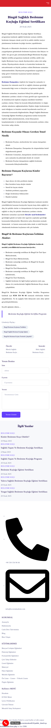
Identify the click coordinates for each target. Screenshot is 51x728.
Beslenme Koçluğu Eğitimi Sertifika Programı (27, 314)
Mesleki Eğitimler (8, 675)
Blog (3, 633)
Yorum (4, 389)
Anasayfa (5, 622)
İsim (3, 365)
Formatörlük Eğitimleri (10, 656)
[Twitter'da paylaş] (24, 322)
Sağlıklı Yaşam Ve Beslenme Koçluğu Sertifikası (22, 448)
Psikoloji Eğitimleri (9, 652)
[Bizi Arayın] (5, 723)
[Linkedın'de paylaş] (29, 322)
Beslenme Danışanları (10, 82)
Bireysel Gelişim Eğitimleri (12, 648)
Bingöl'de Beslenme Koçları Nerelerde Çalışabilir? (18, 336)
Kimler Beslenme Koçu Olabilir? (15, 437)
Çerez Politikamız (8, 701)
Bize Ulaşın (6, 637)
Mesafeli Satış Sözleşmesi (11, 708)
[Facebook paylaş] (18, 322)
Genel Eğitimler (7, 663)
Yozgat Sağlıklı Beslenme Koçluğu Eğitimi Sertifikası (24, 492)
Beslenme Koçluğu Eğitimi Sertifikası (17, 470)
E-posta (4, 377)
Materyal (5, 667)
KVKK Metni (7, 697)
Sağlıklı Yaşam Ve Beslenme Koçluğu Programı (21, 459)
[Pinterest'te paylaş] (35, 322)
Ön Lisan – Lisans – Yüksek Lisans (15, 678)
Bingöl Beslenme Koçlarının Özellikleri (15, 327)
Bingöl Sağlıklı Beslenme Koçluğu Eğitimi (16, 332)
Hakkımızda (6, 626)
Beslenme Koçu (25, 12)
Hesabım (5, 693)
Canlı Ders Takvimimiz (10, 630)
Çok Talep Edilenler (9, 659)
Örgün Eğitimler (8, 682)
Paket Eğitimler (7, 671)
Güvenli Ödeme (8, 705)
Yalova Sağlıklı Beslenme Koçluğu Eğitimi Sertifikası (24, 481)
